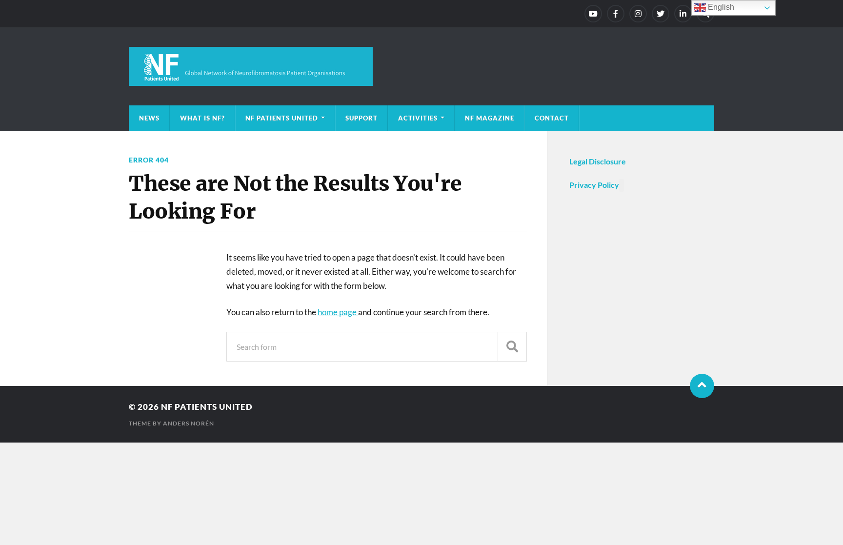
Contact (552, 118)
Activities (418, 118)
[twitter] (660, 13)
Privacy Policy (594, 184)
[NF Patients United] (421, 66)
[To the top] (702, 386)
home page (338, 312)
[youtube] (593, 13)
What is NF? (202, 118)
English (720, 7)
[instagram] (638, 13)
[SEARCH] (512, 347)
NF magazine (489, 118)
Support (361, 118)
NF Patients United (281, 118)
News (149, 118)
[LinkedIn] (683, 13)
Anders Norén (188, 423)
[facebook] (615, 13)
